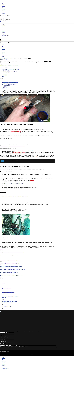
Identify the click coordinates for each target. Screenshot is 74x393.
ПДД (2, 3)
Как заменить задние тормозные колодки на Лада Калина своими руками (4, 333)
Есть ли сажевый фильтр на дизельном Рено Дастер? (3, 341)
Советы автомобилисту (5, 35)
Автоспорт (3, 13)
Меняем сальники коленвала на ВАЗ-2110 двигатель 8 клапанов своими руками (12, 269)
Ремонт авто (3, 32)
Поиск (9, 15)
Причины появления (6, 70)
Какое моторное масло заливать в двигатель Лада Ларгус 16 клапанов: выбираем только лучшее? (4, 343)
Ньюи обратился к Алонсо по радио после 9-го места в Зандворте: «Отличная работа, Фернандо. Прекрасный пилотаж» (10, 281)
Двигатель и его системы (8, 58)
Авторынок (3, 6)
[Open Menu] (0, 21)
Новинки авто (4, 4)
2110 (4, 58)
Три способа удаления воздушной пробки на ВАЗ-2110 (9, 71)
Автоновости (4, 25)
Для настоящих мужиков (7, 85)
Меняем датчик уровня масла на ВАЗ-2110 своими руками (9, 272)
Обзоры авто (3, 7)
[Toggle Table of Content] (0, 80)
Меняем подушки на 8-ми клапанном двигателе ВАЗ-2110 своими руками (11, 275)
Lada (3, 58)
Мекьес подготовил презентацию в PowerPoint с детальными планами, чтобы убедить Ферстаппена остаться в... (14, 346)
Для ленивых (5, 86)
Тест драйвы (3, 10)
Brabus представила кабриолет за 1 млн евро (8, 292)
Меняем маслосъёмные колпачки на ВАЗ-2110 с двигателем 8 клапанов (11, 266)
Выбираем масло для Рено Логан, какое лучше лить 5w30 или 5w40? (4, 337)
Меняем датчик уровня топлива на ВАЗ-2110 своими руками (9, 263)
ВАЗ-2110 (1, 249)
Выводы (3, 76)
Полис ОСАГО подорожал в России (7, 306)
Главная (3, 24)
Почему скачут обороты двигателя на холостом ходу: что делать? (8, 345)
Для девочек (5, 87)
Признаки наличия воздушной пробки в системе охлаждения (10, 69)
